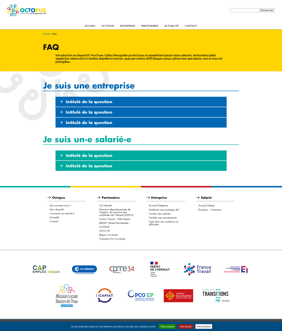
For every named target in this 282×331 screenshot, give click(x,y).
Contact (191, 26)
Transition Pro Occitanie (112, 238)
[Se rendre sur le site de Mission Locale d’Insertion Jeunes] (67, 295)
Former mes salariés (160, 213)
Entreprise (127, 26)
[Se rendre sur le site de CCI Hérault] (84, 269)
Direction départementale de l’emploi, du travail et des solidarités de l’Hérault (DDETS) (116, 212)
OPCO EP (104, 231)
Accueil (90, 26)
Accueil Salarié (206, 205)
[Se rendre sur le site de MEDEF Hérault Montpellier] (235, 269)
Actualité (171, 26)
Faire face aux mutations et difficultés (163, 223)
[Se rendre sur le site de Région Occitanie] (178, 295)
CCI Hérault (105, 205)
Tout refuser (185, 326)
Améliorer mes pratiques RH (164, 209)
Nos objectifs (57, 209)
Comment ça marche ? (62, 213)
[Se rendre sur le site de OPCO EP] (141, 295)
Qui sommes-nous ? (60, 205)
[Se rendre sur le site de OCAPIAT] (104, 295)
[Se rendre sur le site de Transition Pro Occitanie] (216, 295)
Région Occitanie (108, 234)
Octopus (107, 26)
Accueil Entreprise (158, 205)
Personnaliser (204, 326)
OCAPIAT (104, 227)
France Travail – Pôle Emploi (114, 219)
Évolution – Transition (210, 209)
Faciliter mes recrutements (163, 217)
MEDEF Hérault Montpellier (114, 223)
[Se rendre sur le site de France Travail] (197, 269)
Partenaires (149, 26)
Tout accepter (167, 326)
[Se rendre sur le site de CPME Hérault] (122, 269)
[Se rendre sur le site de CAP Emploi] (46, 269)
